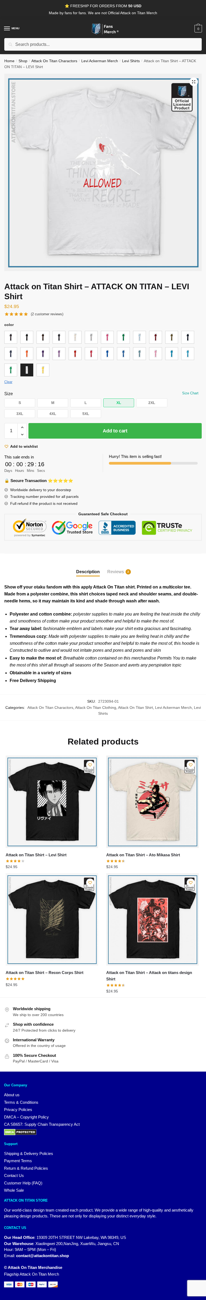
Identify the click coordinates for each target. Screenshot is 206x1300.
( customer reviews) (47, 314)
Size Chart (190, 393)
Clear (8, 382)
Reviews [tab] (115, 571)
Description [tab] (88, 571)
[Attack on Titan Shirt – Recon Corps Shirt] (52, 919)
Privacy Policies (18, 1109)
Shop (23, 61)
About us (12, 1094)
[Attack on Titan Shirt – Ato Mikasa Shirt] (152, 801)
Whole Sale (14, 1190)
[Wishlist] (90, 765)
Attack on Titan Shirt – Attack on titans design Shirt (149, 975)
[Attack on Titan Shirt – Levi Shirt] (52, 801)
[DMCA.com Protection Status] (103, 1132)
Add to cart (115, 431)
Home (9, 61)
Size (8, 393)
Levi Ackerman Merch (99, 61)
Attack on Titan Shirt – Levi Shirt (36, 855)
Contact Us (14, 1175)
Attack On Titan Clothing (95, 707)
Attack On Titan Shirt (135, 707)
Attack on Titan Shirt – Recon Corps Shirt (44, 972)
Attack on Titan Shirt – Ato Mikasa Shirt (143, 855)
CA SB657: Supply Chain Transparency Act (42, 1124)
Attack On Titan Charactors (54, 61)
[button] (193, 81)
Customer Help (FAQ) (23, 1183)
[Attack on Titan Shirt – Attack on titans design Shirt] (152, 919)
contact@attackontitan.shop (42, 1255)
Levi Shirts (131, 61)
